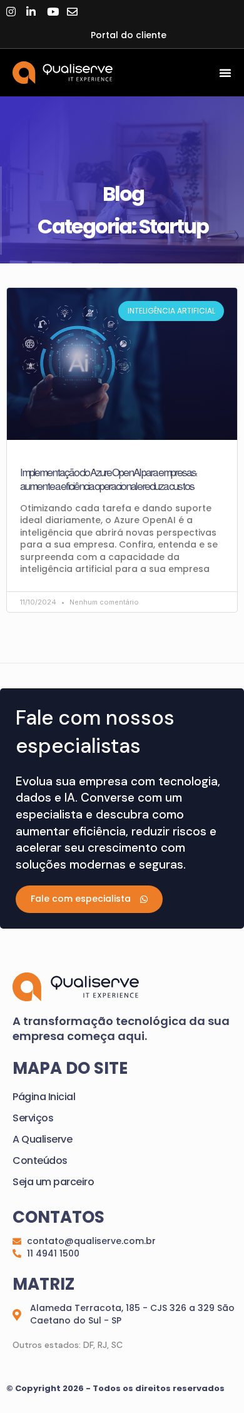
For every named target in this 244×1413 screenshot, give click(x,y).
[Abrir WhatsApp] (212, 1381)
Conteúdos (40, 1160)
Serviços (33, 1118)
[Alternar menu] (225, 72)
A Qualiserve (42, 1139)
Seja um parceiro (53, 1182)
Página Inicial (44, 1096)
